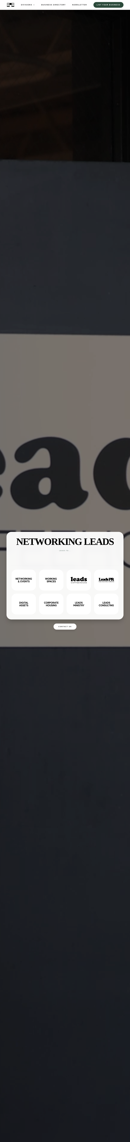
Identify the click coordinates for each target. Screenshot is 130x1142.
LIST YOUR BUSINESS (108, 5)
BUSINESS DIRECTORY (53, 5)
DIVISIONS (26, 5)
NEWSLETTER (79, 5)
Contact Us (65, 626)
